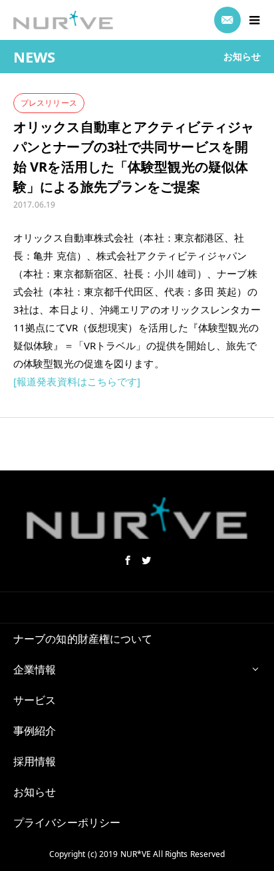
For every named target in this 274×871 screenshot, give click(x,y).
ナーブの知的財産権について (82, 638)
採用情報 (34, 761)
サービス (34, 700)
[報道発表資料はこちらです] (77, 381)
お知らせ (34, 791)
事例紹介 (34, 730)
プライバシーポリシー (66, 822)
